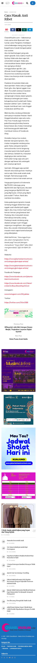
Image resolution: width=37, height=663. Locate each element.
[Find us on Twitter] (4, 657)
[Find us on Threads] (14, 657)
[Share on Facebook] (12, 29)
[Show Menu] (2, 3)
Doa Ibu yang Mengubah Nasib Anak (19, 600)
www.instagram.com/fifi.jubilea (16, 294)
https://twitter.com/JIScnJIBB (16, 302)
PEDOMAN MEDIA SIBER (25, 646)
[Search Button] (27, 3)
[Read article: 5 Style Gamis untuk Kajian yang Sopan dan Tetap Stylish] (18, 515)
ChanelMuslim (13, 636)
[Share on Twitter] (18, 29)
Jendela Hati (12, 12)
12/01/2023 (7, 24)
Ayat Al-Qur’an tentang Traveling (18, 573)
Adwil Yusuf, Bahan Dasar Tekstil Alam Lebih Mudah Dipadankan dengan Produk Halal (21, 609)
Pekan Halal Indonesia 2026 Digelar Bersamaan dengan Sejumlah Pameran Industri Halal (20, 581)
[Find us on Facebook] (1, 657)
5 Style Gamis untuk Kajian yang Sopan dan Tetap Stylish (15, 531)
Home (6, 12)
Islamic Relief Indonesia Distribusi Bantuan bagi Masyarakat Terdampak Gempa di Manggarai (21, 592)
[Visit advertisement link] (18, 313)
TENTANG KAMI (11, 646)
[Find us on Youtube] (9, 657)
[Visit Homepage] (18, 3)
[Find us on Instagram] (7, 657)
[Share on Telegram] (30, 29)
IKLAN (3, 646)
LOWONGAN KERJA (15, 648)
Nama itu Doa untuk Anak (15, 540)
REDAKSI (5, 648)
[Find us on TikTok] (12, 657)
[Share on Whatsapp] (24, 29)
